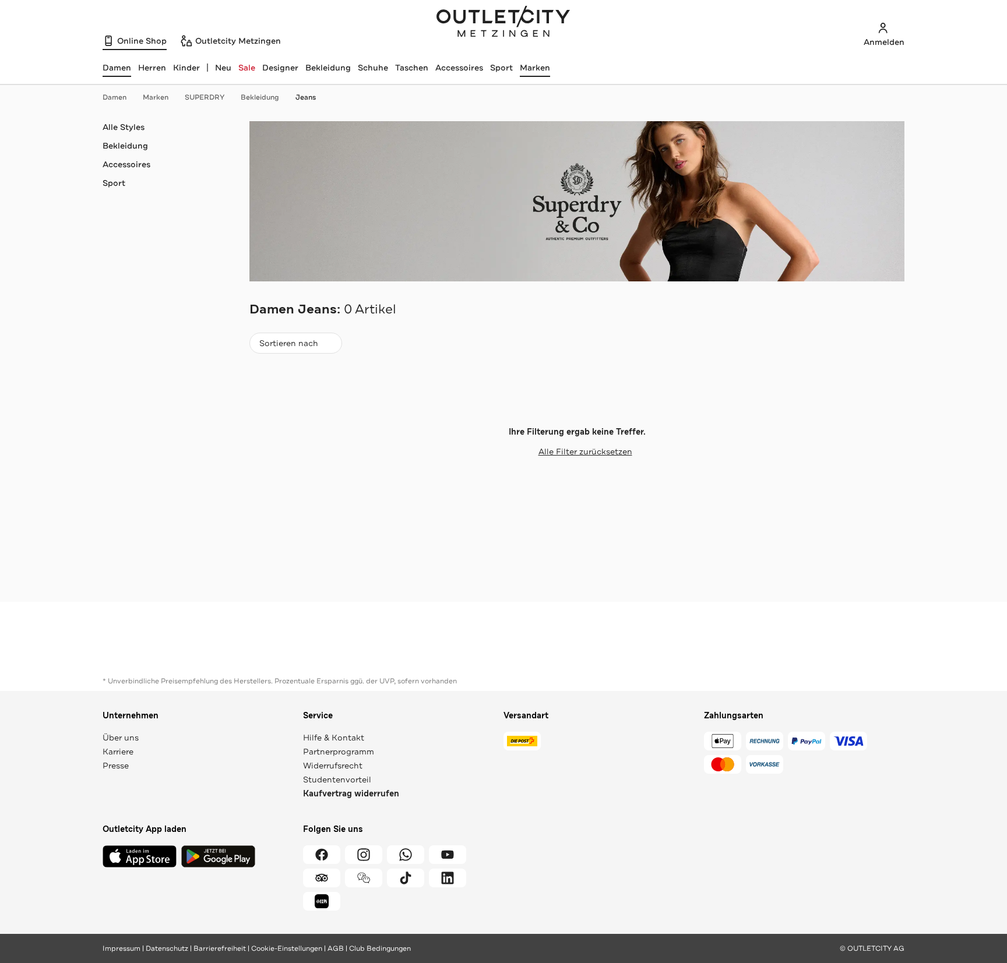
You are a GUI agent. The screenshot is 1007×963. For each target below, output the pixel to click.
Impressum (121, 948)
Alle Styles (124, 127)
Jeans (305, 97)
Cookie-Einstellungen (286, 948)
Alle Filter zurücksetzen (585, 451)
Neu (223, 67)
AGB (336, 948)
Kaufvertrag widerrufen (351, 793)
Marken (535, 67)
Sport (501, 67)
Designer (280, 67)
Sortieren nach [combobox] (288, 346)
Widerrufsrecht (332, 765)
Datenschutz (167, 948)
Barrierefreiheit (219, 948)
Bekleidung (328, 67)
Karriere (118, 751)
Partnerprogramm (338, 751)
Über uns (121, 737)
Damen (114, 97)
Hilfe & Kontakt (333, 737)
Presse (116, 765)
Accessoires (459, 67)
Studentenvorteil (337, 779)
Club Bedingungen (380, 948)
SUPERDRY (204, 97)
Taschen (411, 67)
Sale (246, 67)
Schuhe (373, 67)
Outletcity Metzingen (503, 23)
